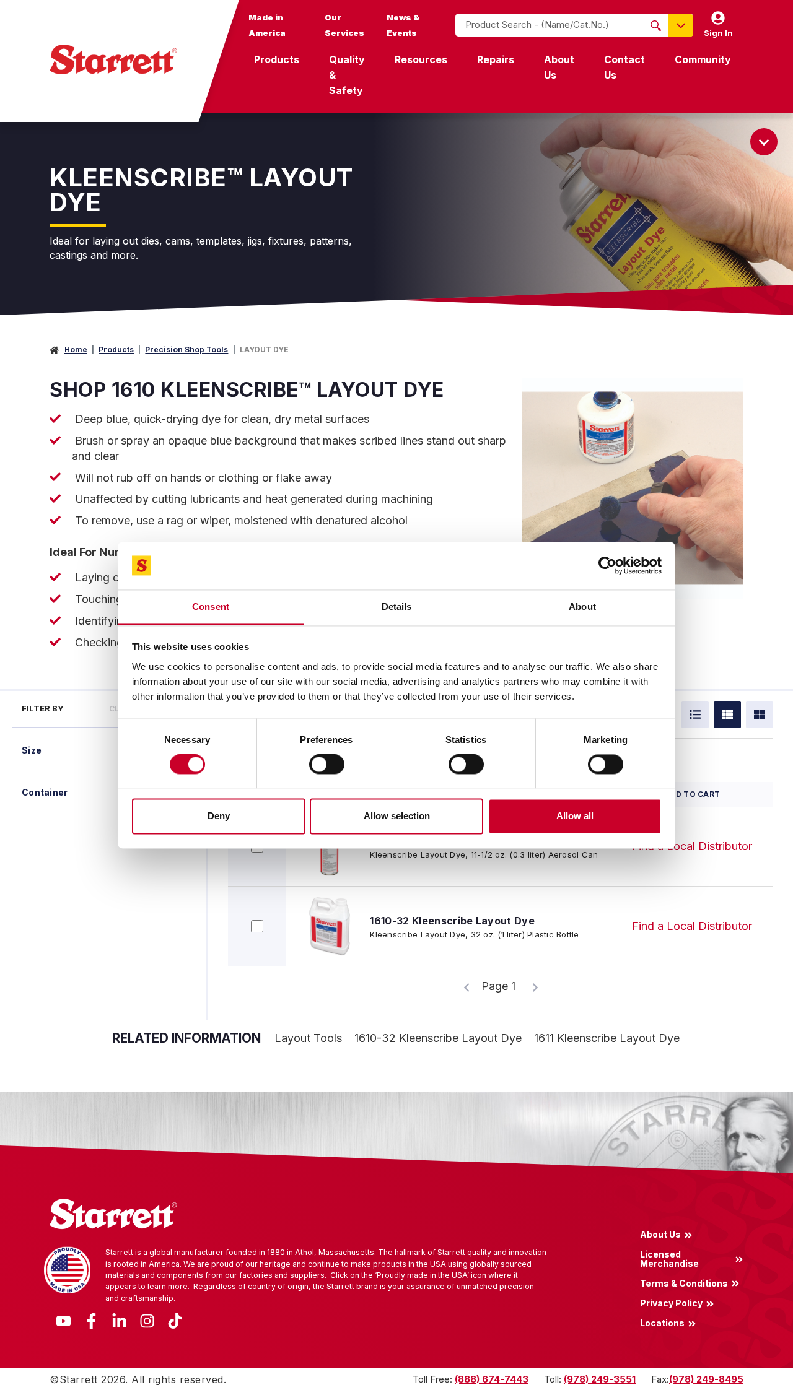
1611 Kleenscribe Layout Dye (607, 1038)
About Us (559, 67)
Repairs (495, 59)
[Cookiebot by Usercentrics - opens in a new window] (607, 565)
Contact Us (624, 67)
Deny (219, 815)
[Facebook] (91, 1319)
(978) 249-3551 (600, 1379)
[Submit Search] (656, 25)
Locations (662, 1323)
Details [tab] (397, 606)
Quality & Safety (347, 75)
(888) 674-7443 (491, 1379)
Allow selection (397, 815)
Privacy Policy (671, 1303)
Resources (421, 59)
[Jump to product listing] (764, 141)
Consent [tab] (210, 606)
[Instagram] (147, 1319)
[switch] (326, 764)
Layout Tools (308, 1038)
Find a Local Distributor (692, 846)
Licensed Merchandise (669, 1258)
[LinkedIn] (119, 1319)
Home (75, 349)
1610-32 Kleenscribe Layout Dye (452, 920)
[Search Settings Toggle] (680, 25)
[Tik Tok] (175, 1319)
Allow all (575, 815)
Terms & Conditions (684, 1283)
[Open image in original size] (632, 486)
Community (703, 59)
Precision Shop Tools (186, 349)
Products (276, 59)
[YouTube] (63, 1319)
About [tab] (582, 606)
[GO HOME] (113, 59)
